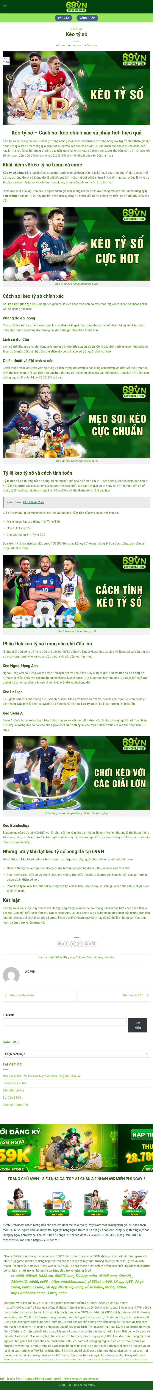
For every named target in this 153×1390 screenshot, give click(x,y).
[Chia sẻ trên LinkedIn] (93, 944)
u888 (19, 1276)
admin (93, 45)
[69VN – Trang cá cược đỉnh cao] (76, 6)
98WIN (31, 1276)
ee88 (44, 1281)
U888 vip (45, 1276)
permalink (109, 957)
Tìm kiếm (8, 1015)
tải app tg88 (122, 1281)
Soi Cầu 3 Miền (12, 1097)
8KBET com (64, 1276)
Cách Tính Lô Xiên (15, 1083)
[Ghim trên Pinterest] (87, 944)
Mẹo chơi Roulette (21, 995)
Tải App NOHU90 (58, 1287)
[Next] (145, 1148)
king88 (10, 1303)
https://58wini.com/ (38, 1378)
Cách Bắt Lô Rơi (13, 1090)
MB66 (109, 1287)
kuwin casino (32, 1287)
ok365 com (108, 1276)
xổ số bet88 (93, 1287)
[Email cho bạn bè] (80, 944)
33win (51, 1293)
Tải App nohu (86, 1276)
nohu (62, 1293)
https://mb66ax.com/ (28, 1293)
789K (66, 1378)
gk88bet (93, 1281)
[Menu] (5, 6)
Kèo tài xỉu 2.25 (133, 995)
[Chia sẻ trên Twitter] (73, 944)
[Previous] (7, 1148)
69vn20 (124, 1276)
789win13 (19, 1281)
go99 (57, 1378)
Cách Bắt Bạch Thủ (15, 1105)
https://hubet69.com (84, 1378)
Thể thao (76, 29)
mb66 (33, 1281)
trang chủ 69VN (31, 141)
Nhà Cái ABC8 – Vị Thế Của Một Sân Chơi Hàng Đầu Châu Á (41, 1076)
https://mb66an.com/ (68, 1281)
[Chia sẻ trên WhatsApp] (60, 944)
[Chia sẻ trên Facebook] (66, 944)
